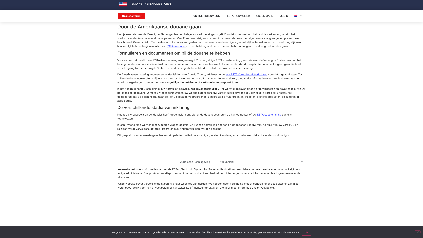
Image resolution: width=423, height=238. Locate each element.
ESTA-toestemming (269, 114)
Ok (306, 232)
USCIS (284, 16)
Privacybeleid (225, 161)
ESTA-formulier (238, 16)
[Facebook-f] (302, 162)
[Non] (418, 231)
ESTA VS (137, 3)
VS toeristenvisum (206, 16)
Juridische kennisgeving (195, 161)
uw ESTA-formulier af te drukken (246, 74)
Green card (264, 16)
